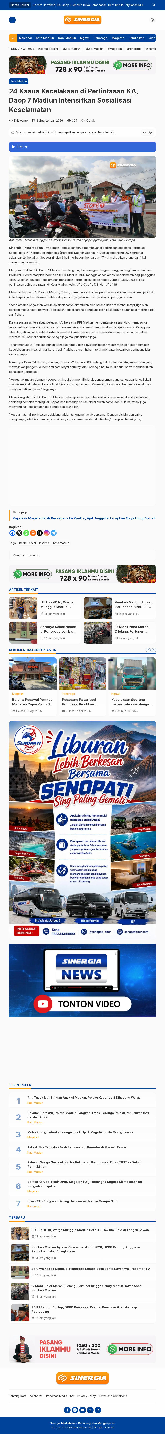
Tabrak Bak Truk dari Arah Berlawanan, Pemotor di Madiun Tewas (77, 1147)
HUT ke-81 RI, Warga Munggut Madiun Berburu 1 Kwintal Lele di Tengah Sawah (90, 1230)
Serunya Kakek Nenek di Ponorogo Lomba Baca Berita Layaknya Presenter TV (90, 1269)
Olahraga (155, 38)
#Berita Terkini (48, 48)
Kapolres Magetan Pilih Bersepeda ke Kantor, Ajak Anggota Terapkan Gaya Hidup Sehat (84, 518)
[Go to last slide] (148, 650)
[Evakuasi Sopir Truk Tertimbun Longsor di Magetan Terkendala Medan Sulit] (132, 673)
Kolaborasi (36, 1396)
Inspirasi (44, 543)
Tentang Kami (18, 1396)
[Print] (33, 533)
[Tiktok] (98, 1410)
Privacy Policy (86, 1396)
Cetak (90, 120)
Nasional (25, 38)
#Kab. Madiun (94, 48)
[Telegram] (54, 533)
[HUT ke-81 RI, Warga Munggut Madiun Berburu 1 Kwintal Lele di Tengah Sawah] (23, 608)
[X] (19, 533)
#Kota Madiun (71, 48)
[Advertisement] (82, 1051)
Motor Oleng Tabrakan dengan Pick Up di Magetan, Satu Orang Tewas (80, 1132)
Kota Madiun (45, 38)
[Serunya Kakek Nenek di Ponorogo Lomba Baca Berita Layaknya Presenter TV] (23, 633)
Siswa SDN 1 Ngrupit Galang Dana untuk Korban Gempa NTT (72, 1201)
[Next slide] (154, 650)
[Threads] (40, 533)
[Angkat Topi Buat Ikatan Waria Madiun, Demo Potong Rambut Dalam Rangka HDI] (82, 673)
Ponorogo (100, 38)
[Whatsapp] (26, 533)
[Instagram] (47, 533)
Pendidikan (136, 38)
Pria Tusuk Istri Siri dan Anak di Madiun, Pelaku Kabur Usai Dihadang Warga (84, 1097)
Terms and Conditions (113, 1396)
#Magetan (115, 48)
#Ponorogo (134, 48)
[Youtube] (82, 1410)
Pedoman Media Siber (60, 1396)
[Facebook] (12, 533)
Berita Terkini (27, 543)
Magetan (118, 38)
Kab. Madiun (67, 38)
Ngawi (84, 38)
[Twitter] (90, 1410)
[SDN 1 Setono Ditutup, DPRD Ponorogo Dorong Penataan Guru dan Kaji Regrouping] (20, 1312)
